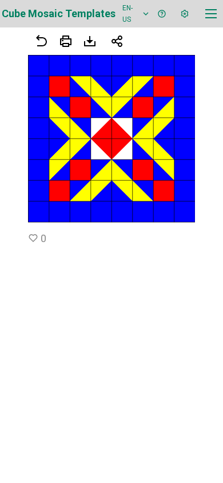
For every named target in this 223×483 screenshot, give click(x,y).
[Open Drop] (184, 13)
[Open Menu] (65, 41)
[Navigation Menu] (211, 13)
